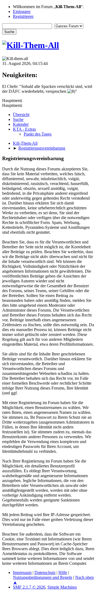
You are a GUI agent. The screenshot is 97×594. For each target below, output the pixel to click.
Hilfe (62, 572)
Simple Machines (62, 587)
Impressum (22, 572)
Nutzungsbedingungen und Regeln (42, 577)
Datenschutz (45, 572)
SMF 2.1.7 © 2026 (29, 587)
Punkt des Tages (37, 134)
